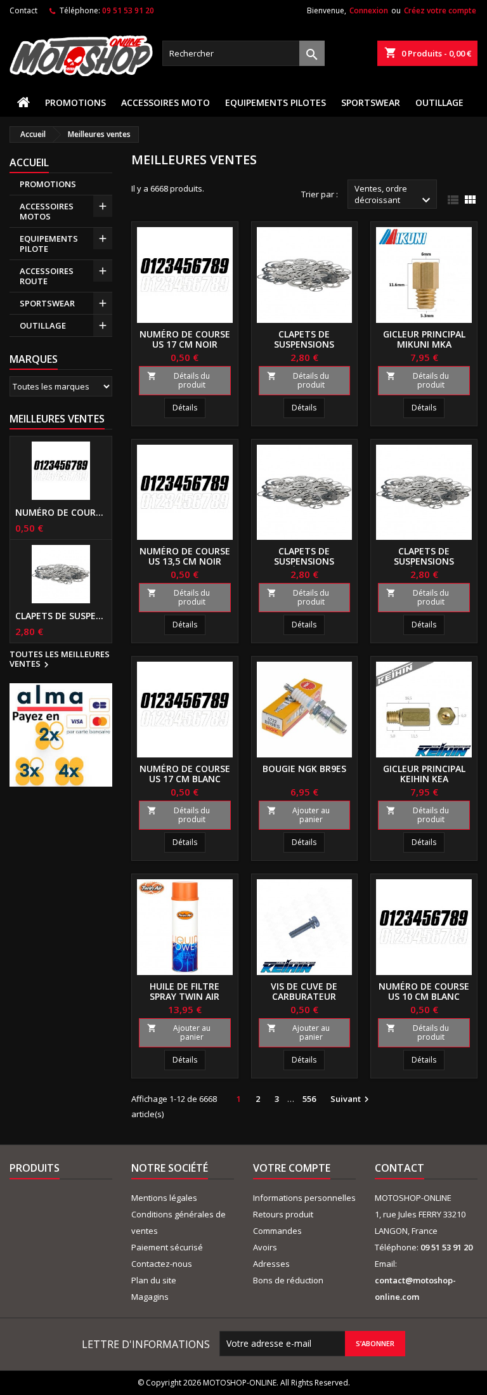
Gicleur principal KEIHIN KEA (424, 774)
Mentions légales (164, 1197)
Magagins (150, 1296)
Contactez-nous (161, 1263)
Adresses (271, 1263)
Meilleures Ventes (57, 419)
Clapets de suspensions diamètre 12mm (424, 561)
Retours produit (283, 1214)
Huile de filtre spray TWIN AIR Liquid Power (184, 996)
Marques (34, 359)
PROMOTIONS (75, 102)
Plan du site (153, 1280)
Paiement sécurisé (167, 1247)
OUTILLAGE (439, 102)
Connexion (368, 10)
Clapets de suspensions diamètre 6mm (61, 616)
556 (309, 1098)
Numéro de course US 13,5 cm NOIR (185, 556)
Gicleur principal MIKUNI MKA (424, 339)
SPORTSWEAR (370, 102)
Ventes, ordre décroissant (394, 195)
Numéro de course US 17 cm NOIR (61, 513)
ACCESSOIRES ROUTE (47, 276)
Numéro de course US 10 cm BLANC (424, 991)
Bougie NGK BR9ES (304, 769)
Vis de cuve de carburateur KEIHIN (304, 996)
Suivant (351, 1099)
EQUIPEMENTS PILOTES (275, 102)
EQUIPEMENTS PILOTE (49, 243)
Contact (23, 10)
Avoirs (265, 1247)
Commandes (277, 1230)
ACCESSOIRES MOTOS (47, 211)
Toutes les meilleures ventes (60, 660)
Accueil (29, 162)
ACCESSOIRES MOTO (165, 102)
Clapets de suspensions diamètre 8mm (304, 561)
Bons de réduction (288, 1280)
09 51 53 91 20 (128, 10)
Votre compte (291, 1168)
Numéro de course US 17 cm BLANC (185, 774)
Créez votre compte (440, 10)
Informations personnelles (304, 1197)
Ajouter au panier (298, 815)
